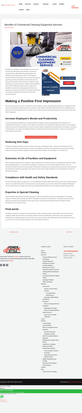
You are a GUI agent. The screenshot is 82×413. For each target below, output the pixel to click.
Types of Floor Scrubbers (50, 371)
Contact (21, 9)
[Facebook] (1, 265)
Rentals (61, 4)
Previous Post (13, 232)
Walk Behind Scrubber (50, 308)
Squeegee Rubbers (48, 280)
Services (36, 4)
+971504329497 (71, 251)
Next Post (70, 232)
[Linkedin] (7, 265)
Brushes (46, 290)
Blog (27, 9)
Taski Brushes (50, 295)
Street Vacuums (47, 312)
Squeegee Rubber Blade (51, 297)
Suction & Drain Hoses (50, 288)
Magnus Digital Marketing (75, 382)
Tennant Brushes (50, 293)
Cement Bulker (47, 323)
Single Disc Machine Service (51, 269)
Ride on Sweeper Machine (51, 303)
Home (21, 4)
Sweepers (45, 301)
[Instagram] (4, 265)
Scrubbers (45, 306)
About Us (28, 4)
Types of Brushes (47, 282)
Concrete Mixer (47, 325)
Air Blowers (46, 299)
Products (45, 4)
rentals (11, 260)
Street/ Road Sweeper (49, 348)
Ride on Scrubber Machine (51, 310)
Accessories (46, 286)
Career (55, 4)
